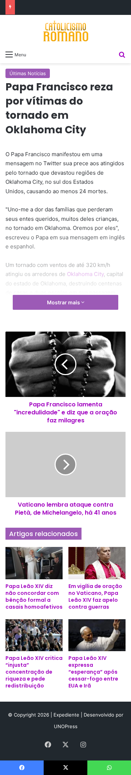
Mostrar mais (64, 302)
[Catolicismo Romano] (65, 31)
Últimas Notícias (27, 73)
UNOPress (66, 726)
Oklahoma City (85, 274)
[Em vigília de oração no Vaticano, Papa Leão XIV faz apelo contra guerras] (97, 563)
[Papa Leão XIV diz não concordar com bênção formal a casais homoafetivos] (34, 563)
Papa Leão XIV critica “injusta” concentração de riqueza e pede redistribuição (34, 671)
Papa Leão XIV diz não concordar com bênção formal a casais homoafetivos (34, 596)
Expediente (67, 715)
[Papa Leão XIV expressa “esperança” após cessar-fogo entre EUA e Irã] (97, 635)
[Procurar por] (122, 54)
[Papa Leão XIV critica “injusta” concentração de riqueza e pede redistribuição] (34, 635)
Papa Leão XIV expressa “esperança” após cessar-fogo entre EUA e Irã (93, 671)
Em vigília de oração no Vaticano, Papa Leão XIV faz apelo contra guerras (95, 596)
